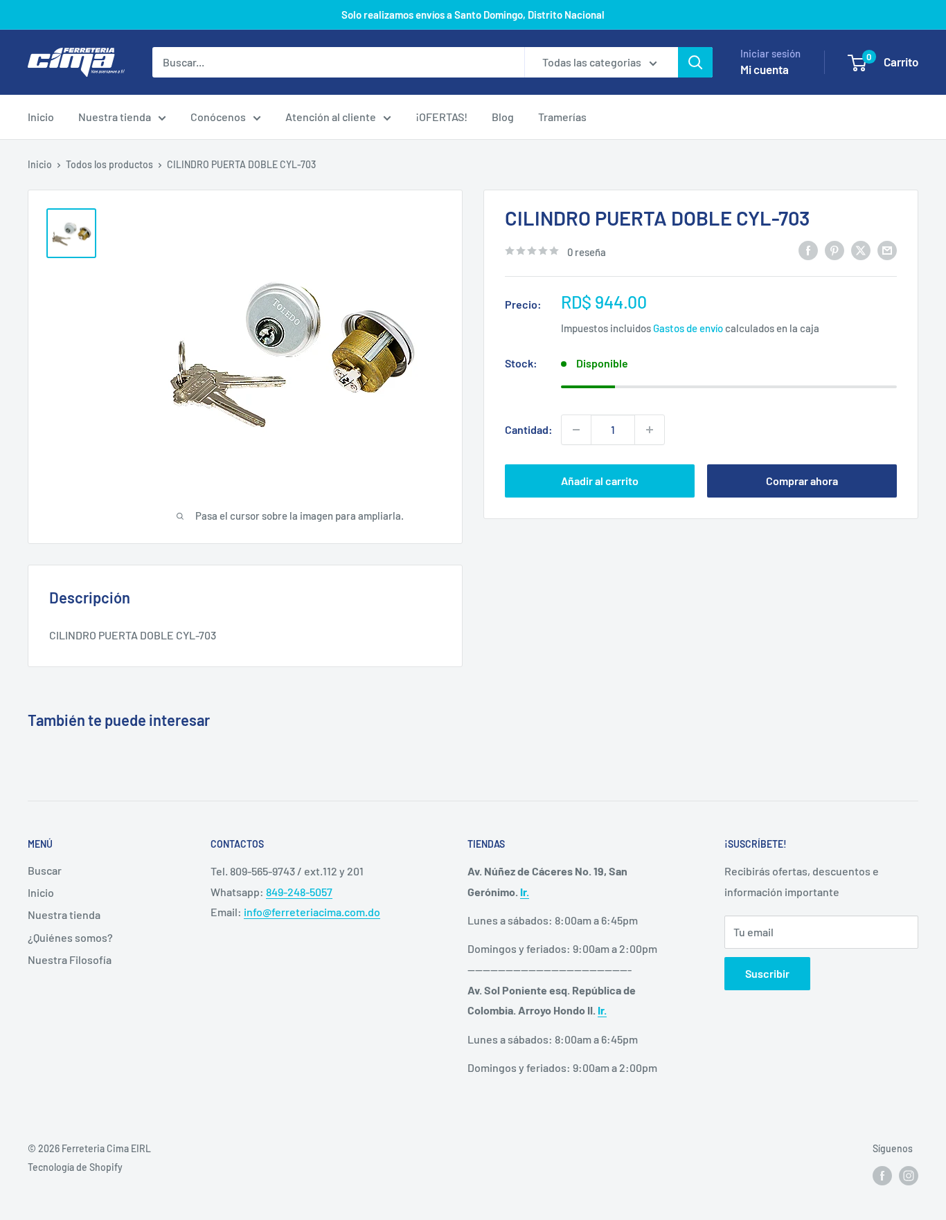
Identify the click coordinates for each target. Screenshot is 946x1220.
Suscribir (767, 973)
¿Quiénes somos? (70, 937)
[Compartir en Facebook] (808, 250)
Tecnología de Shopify (75, 1167)
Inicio (41, 116)
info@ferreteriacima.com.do (312, 911)
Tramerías (562, 116)
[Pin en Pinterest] (834, 250)
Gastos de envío (688, 327)
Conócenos (218, 116)
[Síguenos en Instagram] (908, 1175)
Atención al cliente (330, 116)
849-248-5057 (299, 891)
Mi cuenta (764, 69)
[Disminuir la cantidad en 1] (576, 429)
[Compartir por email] (887, 250)
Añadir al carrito (600, 480)
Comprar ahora (802, 480)
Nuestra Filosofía (69, 959)
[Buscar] (695, 62)
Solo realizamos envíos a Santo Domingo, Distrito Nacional (473, 14)
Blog (503, 116)
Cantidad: (529, 429)
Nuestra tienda (114, 116)
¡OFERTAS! (441, 116)
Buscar (45, 870)
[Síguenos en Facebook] (882, 1175)
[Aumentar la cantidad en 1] (649, 429)
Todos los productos (109, 164)
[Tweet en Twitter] (861, 250)
